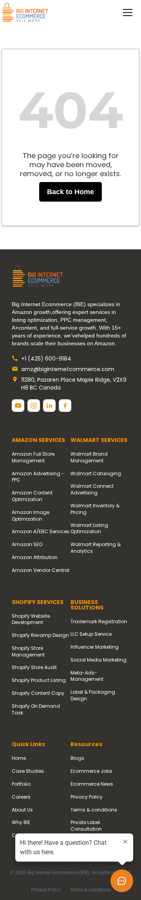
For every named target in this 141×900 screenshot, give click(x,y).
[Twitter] (18, 405)
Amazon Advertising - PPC (38, 477)
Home (19, 758)
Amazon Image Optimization (30, 515)
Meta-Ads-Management (86, 676)
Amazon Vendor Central (40, 570)
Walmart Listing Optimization (89, 528)
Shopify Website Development (31, 619)
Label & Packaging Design (92, 695)
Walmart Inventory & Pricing (94, 509)
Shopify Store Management (28, 651)
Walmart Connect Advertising (92, 489)
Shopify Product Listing (39, 680)
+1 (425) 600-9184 (46, 359)
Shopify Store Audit (34, 667)
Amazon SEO (27, 544)
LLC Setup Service (91, 634)
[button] (126, 12)
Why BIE (21, 822)
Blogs (77, 758)
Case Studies (28, 771)
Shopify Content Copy (38, 693)
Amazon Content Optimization (32, 496)
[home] (25, 12)
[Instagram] (33, 405)
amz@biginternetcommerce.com (67, 369)
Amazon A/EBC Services (40, 531)
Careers (21, 797)
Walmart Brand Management (89, 457)
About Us (22, 810)
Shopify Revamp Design (40, 635)
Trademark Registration (98, 622)
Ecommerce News (91, 784)
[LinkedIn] (49, 405)
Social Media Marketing (98, 660)
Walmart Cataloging (95, 474)
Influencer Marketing (94, 647)
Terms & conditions (93, 810)
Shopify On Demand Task (36, 709)
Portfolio (21, 784)
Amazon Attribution (35, 557)
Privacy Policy (86, 797)
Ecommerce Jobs (91, 771)
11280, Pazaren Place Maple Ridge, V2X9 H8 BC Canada (74, 383)
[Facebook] (65, 405)
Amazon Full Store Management (33, 457)
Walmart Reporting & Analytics (95, 547)
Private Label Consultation (86, 825)
